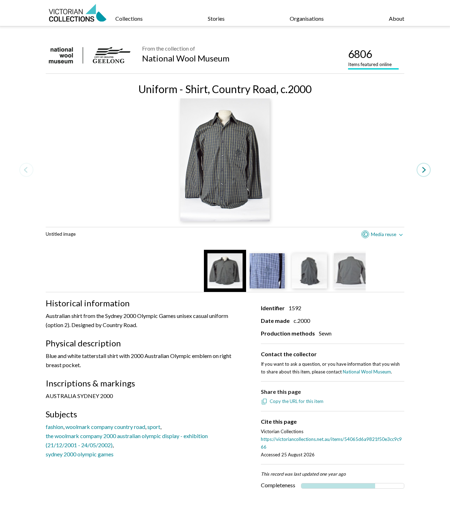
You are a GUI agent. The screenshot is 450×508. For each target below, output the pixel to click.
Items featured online (370, 57)
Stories (216, 18)
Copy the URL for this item (296, 401)
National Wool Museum (186, 58)
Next (424, 170)
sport (153, 426)
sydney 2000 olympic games (80, 454)
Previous (26, 170)
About (396, 18)
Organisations (307, 18)
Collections (129, 18)
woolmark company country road (105, 426)
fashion (54, 426)
